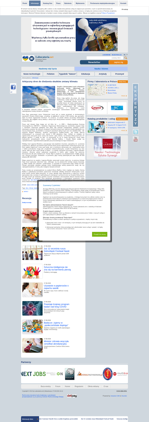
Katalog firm (47, 3)
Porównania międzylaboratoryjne (102, 3)
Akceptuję (125, 9)
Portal (25, 3)
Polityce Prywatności (108, 13)
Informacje (35, 3)
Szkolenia (67, 3)
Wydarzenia (80, 3)
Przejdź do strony (100, 234)
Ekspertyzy (135, 105)
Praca (58, 3)
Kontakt (123, 3)
